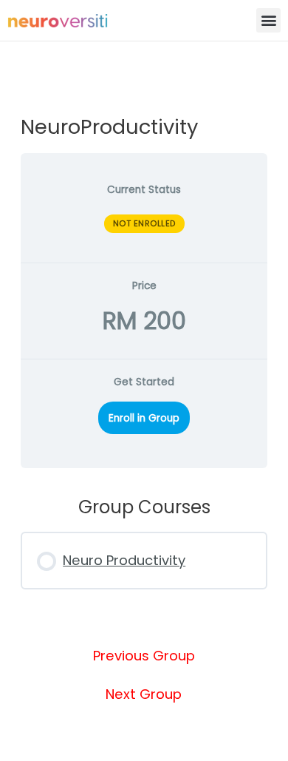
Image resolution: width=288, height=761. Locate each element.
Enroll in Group (144, 418)
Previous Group (144, 656)
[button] (268, 20)
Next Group (144, 694)
